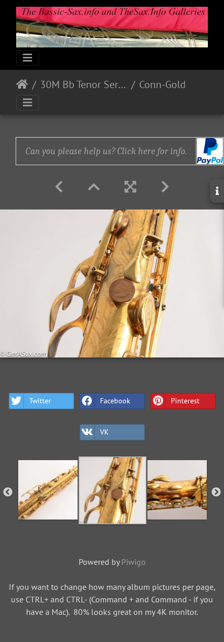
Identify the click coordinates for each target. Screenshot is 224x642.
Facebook (115, 400)
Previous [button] (8, 492)
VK (104, 432)
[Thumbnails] (94, 186)
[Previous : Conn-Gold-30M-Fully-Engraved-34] (59, 186)
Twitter (40, 400)
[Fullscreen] (130, 186)
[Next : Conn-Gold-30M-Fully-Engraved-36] (165, 186)
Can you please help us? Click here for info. (106, 151)
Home (22, 84)
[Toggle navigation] (27, 58)
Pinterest (185, 400)
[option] (48, 490)
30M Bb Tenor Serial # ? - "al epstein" (83, 84)
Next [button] (216, 492)
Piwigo (133, 562)
